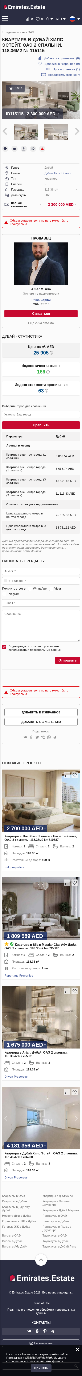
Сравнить (41, 425)
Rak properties (14, 867)
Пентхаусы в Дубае (55, 1221)
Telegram (13, 593)
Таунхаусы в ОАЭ (54, 1235)
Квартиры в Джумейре (57, 1195)
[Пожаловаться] (42, 149)
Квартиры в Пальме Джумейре (56, 1203)
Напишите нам (43, 1343)
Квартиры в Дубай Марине (60, 1210)
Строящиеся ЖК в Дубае (19, 1221)
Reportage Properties (18, 975)
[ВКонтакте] (25, 737)
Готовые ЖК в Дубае (16, 1226)
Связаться (41, 313)
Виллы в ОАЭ (11, 1235)
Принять (41, 1368)
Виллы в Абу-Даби (14, 1246)
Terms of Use (41, 1303)
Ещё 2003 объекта (41, 323)
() (62, 58)
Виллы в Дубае (12, 1241)
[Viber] (43, 737)
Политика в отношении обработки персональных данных (41, 1311)
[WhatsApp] (49, 737)
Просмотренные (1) (66, 69)
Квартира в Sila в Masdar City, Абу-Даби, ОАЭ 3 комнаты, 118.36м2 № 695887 (40, 946)
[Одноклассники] (31, 737)
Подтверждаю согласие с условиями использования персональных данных (34, 648)
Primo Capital (41, 300)
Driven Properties (16, 1076)
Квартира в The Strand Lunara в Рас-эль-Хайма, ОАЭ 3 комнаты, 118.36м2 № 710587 (40, 838)
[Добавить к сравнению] (67, 775)
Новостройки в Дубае (16, 1215)
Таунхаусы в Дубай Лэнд (59, 1246)
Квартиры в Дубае (14, 1201)
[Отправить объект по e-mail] (14, 149)
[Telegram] (55, 737)
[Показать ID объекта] (33, 149)
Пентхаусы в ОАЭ (54, 1215)
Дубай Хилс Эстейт (58, 173)
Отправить (67, 660)
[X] (37, 737)
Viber (57, 588)
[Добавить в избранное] (74, 775)
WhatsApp (40, 588)
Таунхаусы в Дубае (55, 1241)
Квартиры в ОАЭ (13, 1195)
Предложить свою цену (64, 74)
